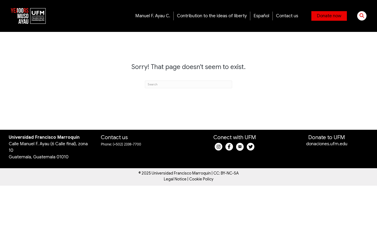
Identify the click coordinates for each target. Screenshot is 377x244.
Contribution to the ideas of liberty (212, 16)
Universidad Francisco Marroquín (44, 137)
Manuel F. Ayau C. (152, 16)
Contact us (287, 16)
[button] (362, 16)
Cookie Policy (201, 179)
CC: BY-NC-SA (226, 173)
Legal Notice (175, 179)
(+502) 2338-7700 (127, 144)
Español (261, 16)
